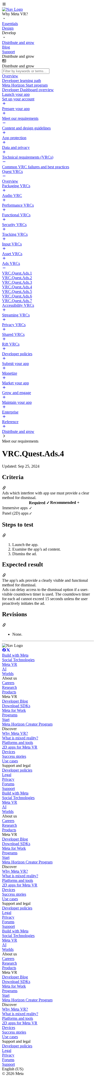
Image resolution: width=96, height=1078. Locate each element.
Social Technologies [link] (18, 660)
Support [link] (8, 788)
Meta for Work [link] (14, 710)
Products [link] (9, 692)
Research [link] (9, 687)
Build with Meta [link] (15, 655)
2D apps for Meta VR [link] (19, 747)
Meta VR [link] (9, 664)
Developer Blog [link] (15, 701)
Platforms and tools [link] (17, 742)
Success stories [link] (14, 756)
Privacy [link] (8, 779)
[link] (12, 9)
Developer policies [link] (17, 770)
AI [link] (4, 669)
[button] (48, 4)
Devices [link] (8, 752)
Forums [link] (8, 784)
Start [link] (5, 719)
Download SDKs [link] (16, 706)
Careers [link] (8, 683)
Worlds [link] (8, 673)
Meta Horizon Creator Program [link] (27, 724)
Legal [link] (6, 775)
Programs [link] (9, 715)
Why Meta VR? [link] (15, 733)
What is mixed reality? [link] (20, 738)
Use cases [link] (10, 761)
